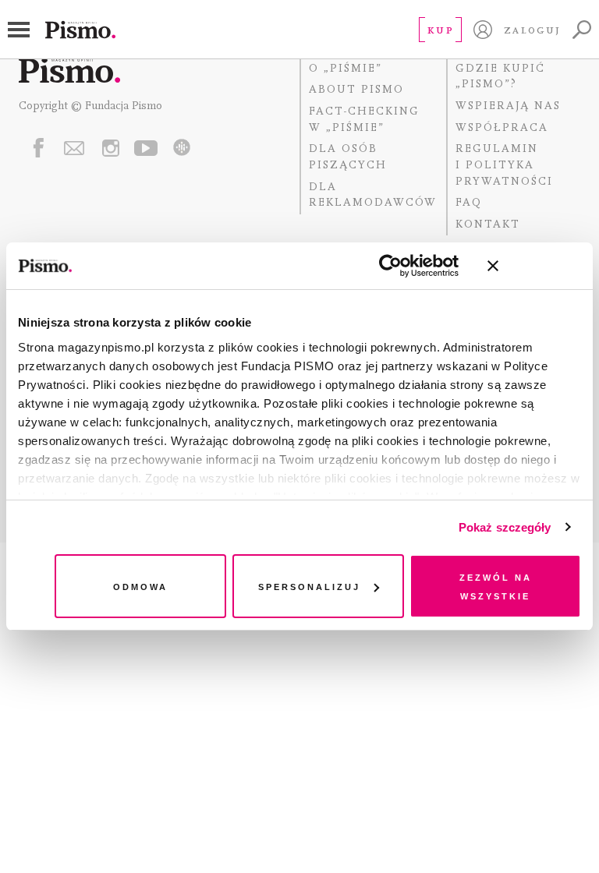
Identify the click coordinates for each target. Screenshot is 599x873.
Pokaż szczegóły (505, 527)
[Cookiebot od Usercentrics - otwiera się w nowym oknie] (390, 265)
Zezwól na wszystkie (495, 586)
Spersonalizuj (309, 585)
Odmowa (140, 585)
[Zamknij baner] (534, 265)
